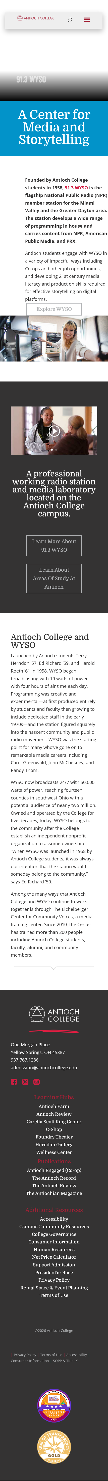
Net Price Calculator (54, 1257)
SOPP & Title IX (65, 1360)
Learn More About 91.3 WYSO (54, 546)
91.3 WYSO (76, 188)
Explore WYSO (54, 309)
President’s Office (54, 1272)
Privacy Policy (54, 1280)
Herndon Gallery (54, 1144)
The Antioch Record (54, 1178)
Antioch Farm (54, 1106)
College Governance (54, 1234)
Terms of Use (54, 1295)
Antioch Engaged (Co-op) (54, 1170)
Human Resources (54, 1249)
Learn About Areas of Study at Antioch (54, 578)
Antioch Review (54, 1114)
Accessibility (54, 1219)
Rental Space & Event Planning (54, 1287)
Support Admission (54, 1264)
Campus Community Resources (54, 1226)
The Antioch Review (54, 1185)
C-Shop (54, 1129)
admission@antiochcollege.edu (44, 1068)
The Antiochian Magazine (54, 1193)
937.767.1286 (24, 1060)
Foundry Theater (54, 1136)
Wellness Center (54, 1152)
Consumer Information (54, 1241)
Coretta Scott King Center (54, 1121)
